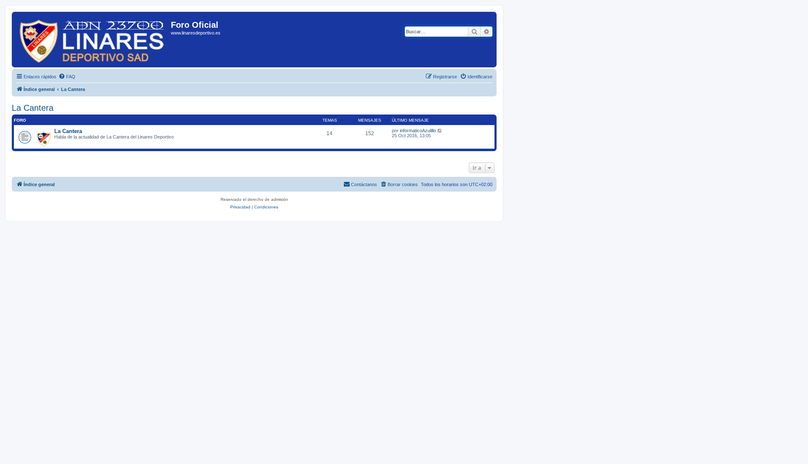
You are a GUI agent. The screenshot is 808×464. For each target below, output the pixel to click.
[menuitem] (66, 77)
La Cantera (32, 107)
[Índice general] (92, 39)
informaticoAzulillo (418, 130)
